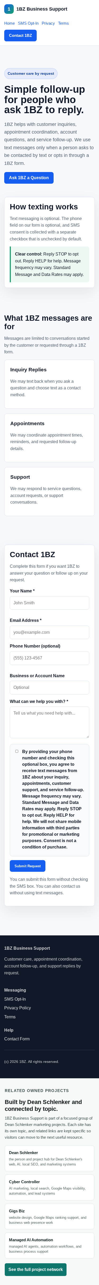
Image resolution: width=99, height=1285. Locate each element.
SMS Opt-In (28, 23)
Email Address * (25, 620)
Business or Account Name (37, 676)
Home (9, 23)
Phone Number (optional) (35, 646)
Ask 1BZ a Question (29, 177)
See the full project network (35, 1269)
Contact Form (17, 1039)
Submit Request (28, 866)
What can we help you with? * (39, 701)
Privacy (48, 23)
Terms (63, 23)
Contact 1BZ (20, 35)
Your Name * (22, 591)
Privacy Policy (17, 1008)
